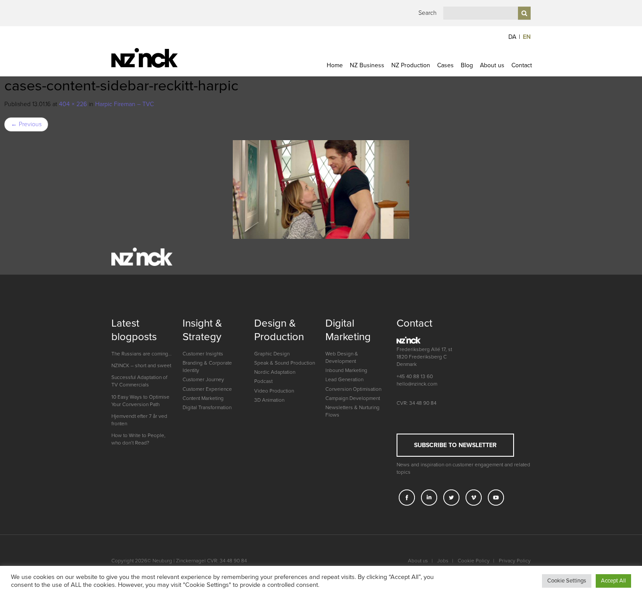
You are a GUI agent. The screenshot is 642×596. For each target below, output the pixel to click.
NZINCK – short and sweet (141, 365)
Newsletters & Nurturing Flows (352, 411)
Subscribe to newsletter (455, 445)
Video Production (274, 391)
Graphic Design (272, 354)
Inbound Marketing (346, 370)
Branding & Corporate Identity (207, 366)
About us (492, 65)
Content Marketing (203, 398)
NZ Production (410, 65)
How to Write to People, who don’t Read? (138, 439)
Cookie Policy (474, 561)
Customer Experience (207, 389)
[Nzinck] (160, 58)
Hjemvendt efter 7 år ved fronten (139, 420)
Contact (521, 65)
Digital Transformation (207, 407)
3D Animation (269, 400)
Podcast (263, 381)
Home (335, 65)
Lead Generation (344, 379)
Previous (26, 124)
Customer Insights (203, 354)
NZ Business (367, 65)
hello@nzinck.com (417, 384)
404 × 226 (73, 104)
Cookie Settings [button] (566, 580)
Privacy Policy (515, 561)
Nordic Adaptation (274, 372)
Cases (445, 65)
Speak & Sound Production (284, 363)
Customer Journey (203, 379)
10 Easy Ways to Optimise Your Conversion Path (140, 400)
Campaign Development (352, 398)
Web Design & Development (341, 357)
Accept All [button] (613, 580)
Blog (467, 65)
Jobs (443, 561)
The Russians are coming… (141, 354)
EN (527, 37)
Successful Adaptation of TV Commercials (139, 381)
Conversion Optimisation (353, 389)
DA (512, 37)
